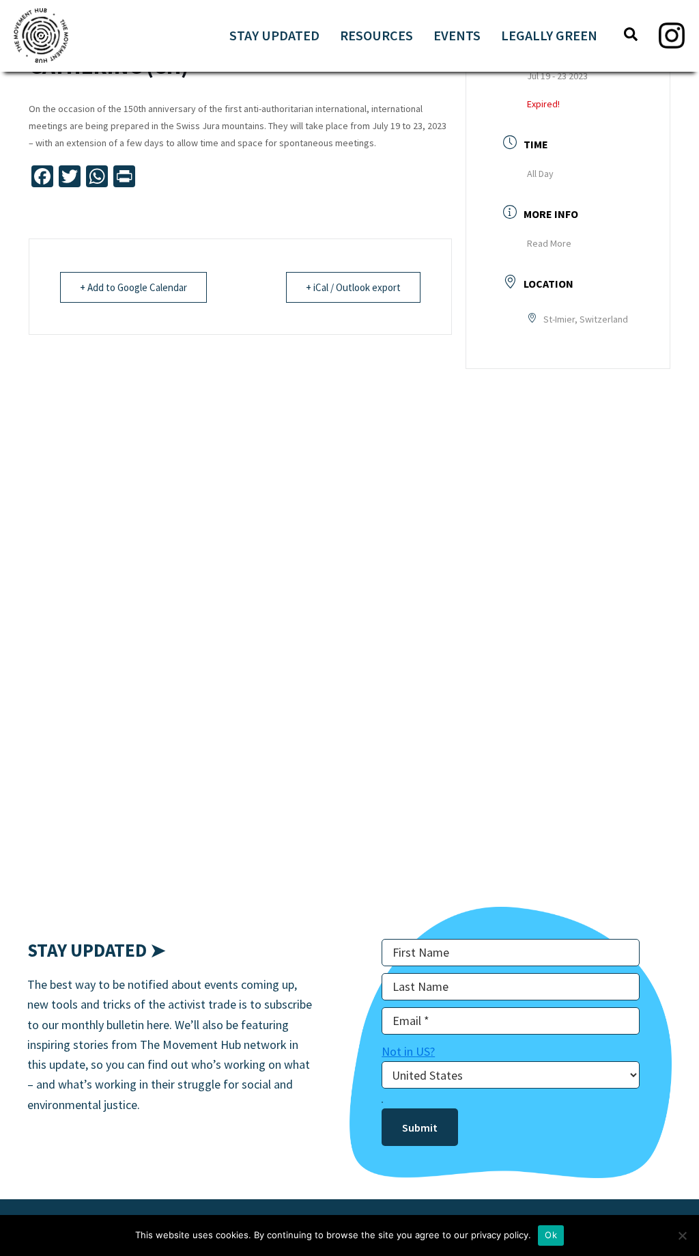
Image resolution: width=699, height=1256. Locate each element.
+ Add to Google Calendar (133, 287)
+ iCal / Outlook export (353, 287)
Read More (549, 243)
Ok (551, 1234)
